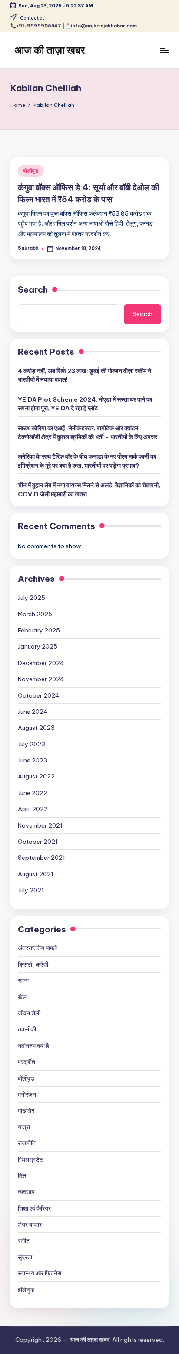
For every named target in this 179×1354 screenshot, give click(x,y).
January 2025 (37, 646)
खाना (23, 981)
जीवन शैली (29, 1013)
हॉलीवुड (26, 1290)
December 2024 (41, 663)
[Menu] (164, 50)
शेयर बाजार (30, 1224)
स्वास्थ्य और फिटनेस (39, 1273)
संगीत (24, 1240)
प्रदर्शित (26, 1062)
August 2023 (36, 728)
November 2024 (41, 679)
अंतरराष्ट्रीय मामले (37, 948)
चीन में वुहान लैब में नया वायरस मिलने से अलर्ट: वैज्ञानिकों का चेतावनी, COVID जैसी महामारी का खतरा (89, 489)
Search (33, 289)
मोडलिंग (26, 1110)
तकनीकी (27, 1029)
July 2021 (31, 890)
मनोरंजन (27, 1094)
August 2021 (35, 874)
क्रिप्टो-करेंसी (33, 964)
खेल (22, 997)
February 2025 (39, 630)
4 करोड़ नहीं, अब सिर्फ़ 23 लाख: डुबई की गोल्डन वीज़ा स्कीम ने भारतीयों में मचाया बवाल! (84, 375)
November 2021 (40, 825)
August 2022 (36, 776)
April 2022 (33, 809)
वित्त (22, 1176)
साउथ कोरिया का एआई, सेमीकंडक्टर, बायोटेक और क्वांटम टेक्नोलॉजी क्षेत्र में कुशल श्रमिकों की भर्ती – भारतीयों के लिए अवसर (87, 432)
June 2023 (32, 760)
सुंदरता (25, 1257)
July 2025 (31, 598)
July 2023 (31, 744)
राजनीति (27, 1143)
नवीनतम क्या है (33, 1046)
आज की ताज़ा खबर (50, 50)
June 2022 (32, 793)
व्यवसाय (26, 1192)
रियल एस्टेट (30, 1160)
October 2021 (38, 841)
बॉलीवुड (31, 170)
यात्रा (24, 1127)
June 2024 (33, 711)
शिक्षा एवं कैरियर (34, 1208)
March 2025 (35, 614)
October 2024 (39, 695)
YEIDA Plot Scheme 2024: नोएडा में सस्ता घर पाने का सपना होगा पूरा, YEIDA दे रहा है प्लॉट (85, 404)
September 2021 (41, 858)
